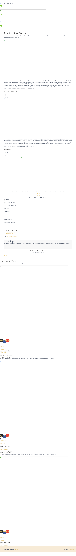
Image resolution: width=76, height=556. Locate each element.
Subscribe (5, 248)
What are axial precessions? (11, 236)
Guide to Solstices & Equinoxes (9, 222)
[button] (38, 214)
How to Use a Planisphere (8, 219)
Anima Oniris (2, 0)
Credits (16, 549)
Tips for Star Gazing (10, 233)
